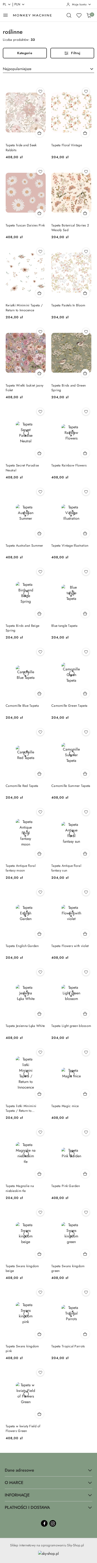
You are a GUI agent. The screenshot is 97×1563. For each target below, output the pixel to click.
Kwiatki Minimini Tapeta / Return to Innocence (24, 307)
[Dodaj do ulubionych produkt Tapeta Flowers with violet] (85, 892)
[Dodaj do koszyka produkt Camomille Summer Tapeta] (85, 773)
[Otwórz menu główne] (5, 15)
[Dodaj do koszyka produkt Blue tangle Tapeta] (85, 613)
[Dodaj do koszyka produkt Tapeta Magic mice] (85, 1094)
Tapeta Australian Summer (24, 545)
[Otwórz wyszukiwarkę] (69, 15)
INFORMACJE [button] (17, 1495)
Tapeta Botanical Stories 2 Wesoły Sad (70, 227)
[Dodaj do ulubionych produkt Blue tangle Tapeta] (85, 571)
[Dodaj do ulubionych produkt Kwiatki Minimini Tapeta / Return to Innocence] (40, 251)
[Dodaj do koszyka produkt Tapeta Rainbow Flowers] (85, 453)
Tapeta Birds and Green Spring (68, 387)
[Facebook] (44, 1523)
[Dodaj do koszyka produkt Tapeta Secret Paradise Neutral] (39, 453)
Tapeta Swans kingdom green (68, 1268)
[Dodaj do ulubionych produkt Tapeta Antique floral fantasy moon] (40, 811)
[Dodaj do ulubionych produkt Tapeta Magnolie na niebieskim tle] (40, 1132)
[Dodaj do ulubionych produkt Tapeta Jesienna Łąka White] (40, 972)
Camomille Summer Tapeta (70, 785)
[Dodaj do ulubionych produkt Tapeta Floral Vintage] (85, 91)
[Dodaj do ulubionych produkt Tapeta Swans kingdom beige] (40, 1212)
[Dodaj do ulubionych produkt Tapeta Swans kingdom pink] (40, 1292)
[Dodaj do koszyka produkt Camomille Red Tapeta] (39, 773)
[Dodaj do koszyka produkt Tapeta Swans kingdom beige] (39, 1254)
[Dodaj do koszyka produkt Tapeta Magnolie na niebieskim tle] (39, 1173)
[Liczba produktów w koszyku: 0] (88, 15)
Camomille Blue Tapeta (22, 705)
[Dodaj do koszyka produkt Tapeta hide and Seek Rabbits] (39, 133)
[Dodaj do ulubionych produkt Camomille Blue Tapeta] (40, 651)
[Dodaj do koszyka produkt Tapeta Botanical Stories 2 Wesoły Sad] (85, 213)
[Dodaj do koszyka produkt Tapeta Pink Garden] (85, 1173)
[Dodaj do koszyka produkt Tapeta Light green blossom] (85, 1013)
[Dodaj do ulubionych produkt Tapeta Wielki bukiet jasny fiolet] (40, 331)
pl (4, 4)
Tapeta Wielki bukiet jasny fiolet (24, 387)
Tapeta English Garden (22, 945)
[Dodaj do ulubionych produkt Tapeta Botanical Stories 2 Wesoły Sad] (85, 171)
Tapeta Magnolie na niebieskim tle (20, 1188)
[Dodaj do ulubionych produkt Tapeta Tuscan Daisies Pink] (40, 171)
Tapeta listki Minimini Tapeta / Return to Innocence (21, 1108)
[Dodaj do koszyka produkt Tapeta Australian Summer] (39, 533)
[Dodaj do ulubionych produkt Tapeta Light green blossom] (85, 972)
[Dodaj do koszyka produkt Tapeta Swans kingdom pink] (39, 1334)
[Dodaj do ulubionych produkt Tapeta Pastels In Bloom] (85, 251)
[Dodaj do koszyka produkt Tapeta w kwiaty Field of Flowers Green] (39, 1414)
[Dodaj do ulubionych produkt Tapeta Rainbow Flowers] (85, 411)
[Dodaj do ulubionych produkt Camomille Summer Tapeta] (85, 732)
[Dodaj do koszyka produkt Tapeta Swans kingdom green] (85, 1254)
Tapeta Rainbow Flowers (69, 465)
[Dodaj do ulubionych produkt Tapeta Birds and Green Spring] (85, 331)
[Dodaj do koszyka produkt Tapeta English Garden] (39, 933)
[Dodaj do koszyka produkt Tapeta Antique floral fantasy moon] (39, 853)
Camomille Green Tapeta (69, 705)
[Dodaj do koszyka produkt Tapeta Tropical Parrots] (85, 1334)
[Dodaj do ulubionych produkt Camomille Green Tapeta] (85, 651)
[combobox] (48, 69)
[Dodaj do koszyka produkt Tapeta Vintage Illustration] (85, 533)
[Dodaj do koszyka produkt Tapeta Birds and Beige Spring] (39, 613)
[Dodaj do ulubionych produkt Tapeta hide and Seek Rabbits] (40, 91)
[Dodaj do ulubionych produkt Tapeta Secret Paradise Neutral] (40, 411)
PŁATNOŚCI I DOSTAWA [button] (27, 1507)
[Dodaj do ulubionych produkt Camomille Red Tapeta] (40, 732)
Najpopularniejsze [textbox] (17, 68)
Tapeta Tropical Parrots (68, 1346)
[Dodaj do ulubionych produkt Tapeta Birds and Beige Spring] (40, 571)
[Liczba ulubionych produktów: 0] (78, 15)
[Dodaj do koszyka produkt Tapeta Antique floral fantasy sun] (85, 853)
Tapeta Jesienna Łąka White (25, 1025)
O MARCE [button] (14, 1483)
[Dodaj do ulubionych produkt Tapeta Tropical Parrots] (85, 1292)
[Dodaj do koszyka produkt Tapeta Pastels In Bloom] (85, 293)
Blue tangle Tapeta (64, 625)
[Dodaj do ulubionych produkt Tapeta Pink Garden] (85, 1132)
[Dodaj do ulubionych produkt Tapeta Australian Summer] (40, 491)
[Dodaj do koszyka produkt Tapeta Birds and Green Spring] (85, 373)
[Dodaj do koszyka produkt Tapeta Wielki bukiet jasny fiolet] (39, 373)
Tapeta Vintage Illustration (70, 545)
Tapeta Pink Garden (65, 1186)
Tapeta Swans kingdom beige (22, 1268)
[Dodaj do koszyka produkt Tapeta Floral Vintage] (85, 133)
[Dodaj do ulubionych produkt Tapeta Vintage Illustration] (85, 491)
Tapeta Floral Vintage (66, 145)
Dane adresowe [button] (19, 1470)
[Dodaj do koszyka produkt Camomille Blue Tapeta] (39, 693)
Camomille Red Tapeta (22, 785)
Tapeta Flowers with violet (70, 945)
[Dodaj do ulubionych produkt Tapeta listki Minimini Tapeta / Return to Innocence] (40, 1052)
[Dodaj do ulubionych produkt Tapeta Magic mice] (85, 1052)
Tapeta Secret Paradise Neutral (22, 467)
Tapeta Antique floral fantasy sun (66, 868)
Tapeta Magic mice (65, 1106)
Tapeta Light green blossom (71, 1025)
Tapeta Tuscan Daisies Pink (25, 225)
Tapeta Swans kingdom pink (22, 1348)
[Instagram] (52, 1523)
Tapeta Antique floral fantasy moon (21, 868)
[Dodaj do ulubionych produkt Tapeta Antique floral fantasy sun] (85, 811)
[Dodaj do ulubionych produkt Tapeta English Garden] (40, 892)
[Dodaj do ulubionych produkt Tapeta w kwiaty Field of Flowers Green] (40, 1372)
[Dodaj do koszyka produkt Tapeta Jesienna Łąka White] (39, 1013)
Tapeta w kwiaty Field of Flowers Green (23, 1428)
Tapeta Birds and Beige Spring (22, 628)
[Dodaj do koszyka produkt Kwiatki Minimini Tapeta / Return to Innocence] (39, 293)
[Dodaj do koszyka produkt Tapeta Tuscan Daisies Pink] (39, 213)
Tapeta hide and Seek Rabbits (21, 147)
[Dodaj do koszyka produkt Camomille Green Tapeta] (85, 693)
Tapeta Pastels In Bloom (68, 305)
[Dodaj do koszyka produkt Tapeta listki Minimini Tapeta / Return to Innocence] (39, 1094)
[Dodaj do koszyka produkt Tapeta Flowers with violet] (85, 933)
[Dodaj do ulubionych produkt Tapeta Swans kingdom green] (85, 1212)
